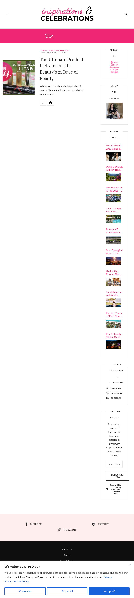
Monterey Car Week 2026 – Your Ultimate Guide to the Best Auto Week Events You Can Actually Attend (114, 189)
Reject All (67, 591)
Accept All (109, 591)
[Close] (130, 564)
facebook (36, 524)
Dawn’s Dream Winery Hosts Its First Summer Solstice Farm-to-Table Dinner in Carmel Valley (114, 168)
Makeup (64, 51)
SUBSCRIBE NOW (117, 475)
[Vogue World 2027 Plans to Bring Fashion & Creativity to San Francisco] (113, 156)
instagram (70, 529)
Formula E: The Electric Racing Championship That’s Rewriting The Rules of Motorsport (114, 231)
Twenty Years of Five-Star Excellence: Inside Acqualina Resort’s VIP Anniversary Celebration (114, 315)
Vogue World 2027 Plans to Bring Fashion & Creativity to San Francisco (114, 147)
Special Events (67, 561)
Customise (25, 591)
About (65, 549)
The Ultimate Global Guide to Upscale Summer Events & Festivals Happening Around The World (114, 335)
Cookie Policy (21, 581)
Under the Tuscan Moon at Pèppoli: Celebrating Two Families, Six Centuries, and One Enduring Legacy (114, 273)
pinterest (103, 524)
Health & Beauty (49, 51)
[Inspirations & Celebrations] (67, 14)
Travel (67, 555)
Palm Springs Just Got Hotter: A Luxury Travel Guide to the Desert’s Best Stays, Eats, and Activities (114, 210)
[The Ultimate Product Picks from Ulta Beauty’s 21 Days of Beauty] (19, 77)
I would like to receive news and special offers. (116, 489)
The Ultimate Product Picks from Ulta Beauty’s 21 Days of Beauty (61, 68)
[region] (67, 579)
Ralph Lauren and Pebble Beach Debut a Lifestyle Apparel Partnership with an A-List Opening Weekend (114, 293)
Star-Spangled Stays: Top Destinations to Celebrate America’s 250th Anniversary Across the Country (114, 252)
